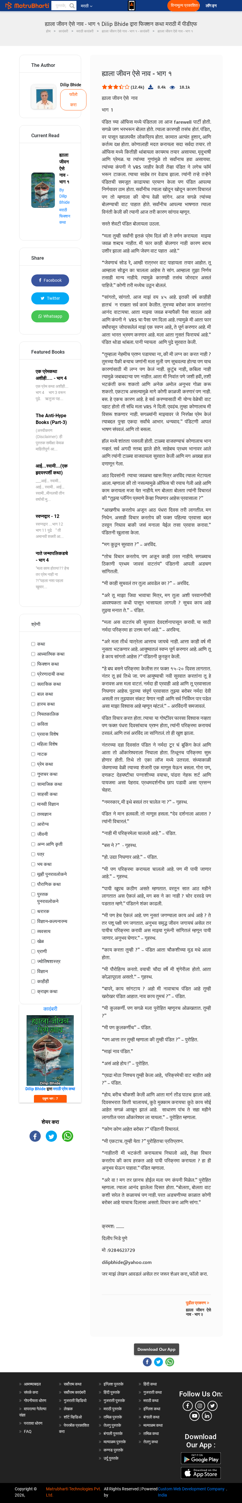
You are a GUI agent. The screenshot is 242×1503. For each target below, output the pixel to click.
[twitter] (212, 1406)
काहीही (43, 981)
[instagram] (200, 1406)
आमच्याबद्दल (32, 1384)
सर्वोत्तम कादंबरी (75, 1392)
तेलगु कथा (150, 1441)
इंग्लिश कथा (151, 1408)
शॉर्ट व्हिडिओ (73, 1417)
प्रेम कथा (45, 764)
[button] (71, 5)
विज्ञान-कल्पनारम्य (52, 921)
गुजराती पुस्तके (114, 1400)
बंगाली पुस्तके (113, 1433)
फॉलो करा (73, 99)
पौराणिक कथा (49, 884)
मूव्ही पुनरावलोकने (52, 874)
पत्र (40, 854)
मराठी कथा (150, 1400)
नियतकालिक (48, 714)
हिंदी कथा (150, 1384)
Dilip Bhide (70, 84)
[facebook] (188, 1406)
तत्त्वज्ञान (44, 814)
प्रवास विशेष (47, 734)
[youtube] (194, 1416)
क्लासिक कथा (49, 684)
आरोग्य (43, 824)
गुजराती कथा (152, 1392)
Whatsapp (52, 316)
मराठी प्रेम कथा (64, 1088)
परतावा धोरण (33, 1423)
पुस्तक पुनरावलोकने (47, 897)
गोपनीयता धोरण (35, 1400)
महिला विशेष (47, 744)
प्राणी (42, 951)
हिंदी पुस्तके (112, 1392)
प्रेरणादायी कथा (50, 674)
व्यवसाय (43, 931)
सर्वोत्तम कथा (72, 1384)
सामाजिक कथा (49, 784)
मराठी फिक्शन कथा (64, 216)
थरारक (43, 911)
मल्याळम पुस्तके (115, 1441)
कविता (42, 724)
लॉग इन (212, 6)
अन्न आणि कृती (50, 844)
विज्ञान (42, 971)
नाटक (42, 754)
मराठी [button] (85, 6)
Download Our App (157, 1349)
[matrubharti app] (132, 6)
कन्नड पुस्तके (113, 1450)
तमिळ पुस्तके (113, 1417)
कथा (41, 644)
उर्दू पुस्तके (111, 1458)
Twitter (53, 298)
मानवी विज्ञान (48, 804)
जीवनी (42, 834)
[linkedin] (207, 1416)
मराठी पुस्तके (113, 1408)
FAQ (28, 1431)
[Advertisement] (50, 1181)
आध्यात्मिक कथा (51, 654)
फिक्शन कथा (48, 664)
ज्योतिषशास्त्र (48, 961)
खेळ (40, 941)
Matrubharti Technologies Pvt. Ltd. (73, 1492)
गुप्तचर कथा (47, 774)
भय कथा (44, 864)
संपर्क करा (31, 1392)
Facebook (52, 280)
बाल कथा (45, 694)
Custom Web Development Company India (191, 1492)
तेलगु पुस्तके (112, 1425)
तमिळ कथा (151, 1433)
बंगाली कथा (151, 1417)
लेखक (68, 1408)
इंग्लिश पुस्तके (113, 1384)
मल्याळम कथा (153, 1425)
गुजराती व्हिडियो (75, 1400)
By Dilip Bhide (64, 196)
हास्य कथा (46, 704)
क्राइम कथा (47, 991)
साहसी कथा (47, 794)
